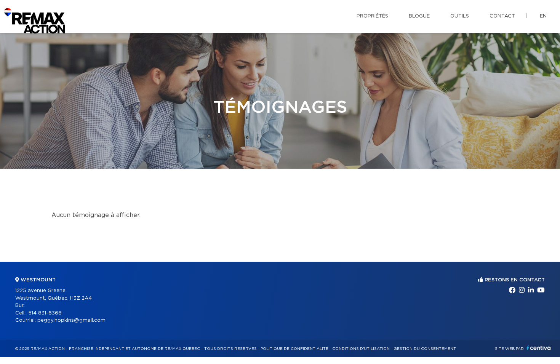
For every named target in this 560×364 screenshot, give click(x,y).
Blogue (419, 16)
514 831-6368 (45, 313)
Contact (502, 16)
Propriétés (372, 16)
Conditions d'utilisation (361, 349)
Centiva (538, 347)
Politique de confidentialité (294, 349)
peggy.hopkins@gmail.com (71, 320)
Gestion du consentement (425, 349)
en (543, 16)
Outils (459, 16)
